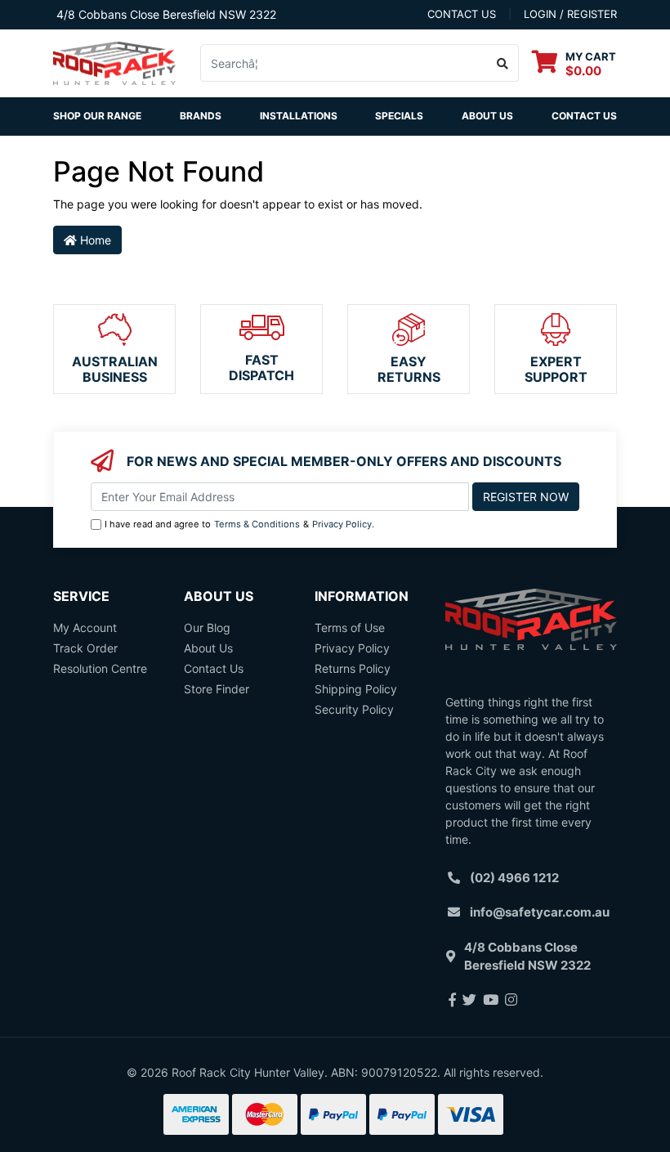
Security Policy (354, 709)
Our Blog (207, 627)
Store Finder (216, 689)
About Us (487, 116)
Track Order (85, 648)
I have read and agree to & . (239, 524)
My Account (85, 627)
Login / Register (570, 13)
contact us (461, 13)
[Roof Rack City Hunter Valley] (114, 62)
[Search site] (503, 63)
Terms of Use (350, 627)
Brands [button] (200, 116)
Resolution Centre (100, 668)
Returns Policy (353, 668)
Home (94, 240)
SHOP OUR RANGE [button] (97, 116)
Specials (399, 116)
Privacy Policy (342, 524)
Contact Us (584, 116)
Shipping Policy (356, 689)
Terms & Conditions (257, 524)
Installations (298, 116)
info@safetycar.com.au (540, 912)
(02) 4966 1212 (514, 877)
